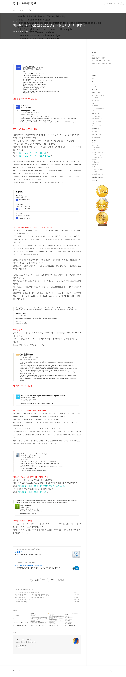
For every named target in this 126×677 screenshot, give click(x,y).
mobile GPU (95, 145)
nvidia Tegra (95, 164)
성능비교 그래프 (96, 93)
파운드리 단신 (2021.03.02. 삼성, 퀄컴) (32, 153)
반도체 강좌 (95, 90)
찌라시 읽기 (95, 86)
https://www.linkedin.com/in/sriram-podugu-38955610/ (36, 518)
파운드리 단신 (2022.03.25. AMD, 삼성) (26, 592)
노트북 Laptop (96, 137)
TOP (111, 671)
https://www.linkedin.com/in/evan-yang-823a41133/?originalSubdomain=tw (44, 96)
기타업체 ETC (95, 171)
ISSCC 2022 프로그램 (21, 602)
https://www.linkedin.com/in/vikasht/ (28, 474)
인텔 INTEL (95, 106)
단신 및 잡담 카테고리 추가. (99, 58)
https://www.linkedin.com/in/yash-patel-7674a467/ (34, 327)
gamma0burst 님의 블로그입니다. (26, 642)
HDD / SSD (95, 131)
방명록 (30, 10)
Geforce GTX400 (96, 118)
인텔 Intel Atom (96, 167)
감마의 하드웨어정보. (25, 3)
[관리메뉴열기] (122, 3)
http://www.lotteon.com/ (23, 562)
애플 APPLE (95, 159)
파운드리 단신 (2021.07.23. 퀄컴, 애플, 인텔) (34, 156)
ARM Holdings (96, 147)
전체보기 (94, 75)
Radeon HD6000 (96, 126)
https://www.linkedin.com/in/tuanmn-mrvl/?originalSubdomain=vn (40, 408)
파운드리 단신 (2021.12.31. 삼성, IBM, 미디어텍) (28, 597)
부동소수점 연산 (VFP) (98, 95)
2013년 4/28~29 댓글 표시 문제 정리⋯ (102, 60)
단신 (16, 589)
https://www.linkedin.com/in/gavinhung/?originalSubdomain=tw (39, 383)
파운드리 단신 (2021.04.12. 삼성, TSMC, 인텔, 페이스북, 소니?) (41, 486)
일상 (93, 78)
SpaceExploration (97, 177)
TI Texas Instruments (98, 169)
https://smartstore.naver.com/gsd (26, 549)
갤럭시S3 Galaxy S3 (97, 152)
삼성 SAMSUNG (96, 150)
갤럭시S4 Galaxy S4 (97, 155)
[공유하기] (40, 579)
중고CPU (18, 552)
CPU (93, 103)
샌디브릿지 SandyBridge (98, 108)
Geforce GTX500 (96, 121)
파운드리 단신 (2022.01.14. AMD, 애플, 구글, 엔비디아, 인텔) (32, 595)
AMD (93, 110)
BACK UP (94, 180)
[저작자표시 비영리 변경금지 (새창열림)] (60, 580)
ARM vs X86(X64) (96, 100)
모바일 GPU (95, 98)
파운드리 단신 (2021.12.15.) (23, 599)
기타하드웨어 (95, 129)
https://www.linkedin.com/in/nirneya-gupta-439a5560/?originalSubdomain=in (44, 126)
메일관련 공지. (95, 55)
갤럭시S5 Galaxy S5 (97, 157)
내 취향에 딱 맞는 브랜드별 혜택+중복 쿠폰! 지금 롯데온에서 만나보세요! (37, 568)
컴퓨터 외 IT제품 (96, 134)
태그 (21, 10)
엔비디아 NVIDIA (96, 116)
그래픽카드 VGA (96, 113)
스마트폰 (94, 140)
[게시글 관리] (43, 579)
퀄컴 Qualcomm (96, 162)
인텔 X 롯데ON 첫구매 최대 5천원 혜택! (29, 565)
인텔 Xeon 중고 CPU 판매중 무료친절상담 (28, 554)
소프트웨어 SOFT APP (98, 174)
